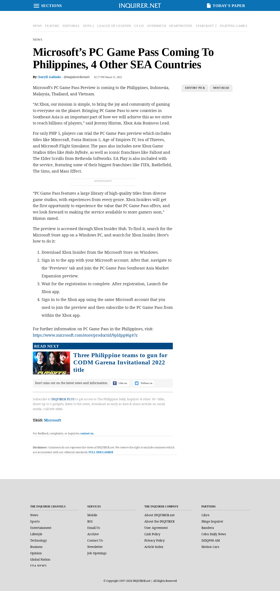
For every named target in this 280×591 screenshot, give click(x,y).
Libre (205, 515)
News (37, 39)
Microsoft (52, 420)
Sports (35, 521)
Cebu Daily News (213, 534)
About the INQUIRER (159, 521)
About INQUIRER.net (159, 515)
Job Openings (97, 553)
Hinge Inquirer (212, 521)
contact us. (87, 433)
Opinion (36, 553)
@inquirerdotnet (77, 77)
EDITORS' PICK (195, 87)
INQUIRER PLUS (62, 399)
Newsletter (95, 547)
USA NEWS (38, 566)
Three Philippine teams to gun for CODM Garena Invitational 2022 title (120, 362)
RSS (90, 521)
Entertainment (40, 528)
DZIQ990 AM (210, 540)
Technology (38, 540)
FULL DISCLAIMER (101, 452)
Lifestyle (36, 534)
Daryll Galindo (49, 77)
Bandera (207, 528)
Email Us (93, 528)
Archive (93, 534)
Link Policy (152, 534)
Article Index (153, 547)
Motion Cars (210, 547)
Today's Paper (229, 5)
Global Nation (40, 559)
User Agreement (156, 528)
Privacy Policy (154, 540)
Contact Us (95, 540)
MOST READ (221, 87)
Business (36, 547)
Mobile (92, 515)
